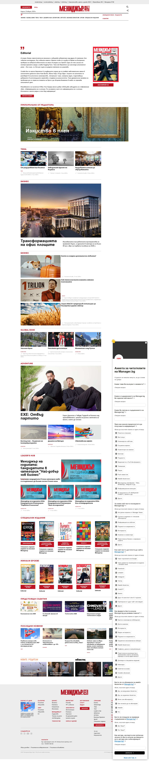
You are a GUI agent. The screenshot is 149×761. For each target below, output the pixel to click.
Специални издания (92, 17)
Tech (41, 17)
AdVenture (56, 17)
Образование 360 (98, 2)
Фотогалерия (70, 709)
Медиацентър (98, 735)
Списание (97, 700)
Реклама (68, 702)
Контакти (44, 739)
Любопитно (70, 707)
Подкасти (118, 15)
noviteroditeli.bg (48, 2)
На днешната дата (71, 716)
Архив (82, 17)
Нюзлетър (85, 708)
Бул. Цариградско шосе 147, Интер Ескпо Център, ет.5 (56, 741)
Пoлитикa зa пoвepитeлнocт (39, 747)
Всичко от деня (26, 700)
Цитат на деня (70, 718)
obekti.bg (57, 2)
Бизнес (23, 17)
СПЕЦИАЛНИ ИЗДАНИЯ (33, 518)
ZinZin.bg (64, 2)
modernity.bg (38, 2)
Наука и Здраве (71, 721)
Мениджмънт (56, 711)
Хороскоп (69, 714)
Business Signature (73, 17)
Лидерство (55, 714)
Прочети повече (27, 95)
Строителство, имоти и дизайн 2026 (79, 2)
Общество (41, 704)
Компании (55, 704)
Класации (68, 711)
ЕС (38, 714)
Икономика (55, 709)
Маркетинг (70, 700)
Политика (41, 702)
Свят (22, 649)
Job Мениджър (56, 718)
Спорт (82, 702)
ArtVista (63, 17)
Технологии (56, 721)
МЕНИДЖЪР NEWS (108, 15)
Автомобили (84, 700)
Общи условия (25, 747)
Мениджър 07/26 (109, 2)
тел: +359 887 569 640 (47, 743)
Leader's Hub (47, 17)
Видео (82, 704)
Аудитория (97, 733)
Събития (105, 18)
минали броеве (30, 561)
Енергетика (55, 706)
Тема (37, 17)
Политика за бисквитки (57, 747)
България (45, 647)
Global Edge (30, 17)
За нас (96, 731)
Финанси (54, 702)
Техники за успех (57, 716)
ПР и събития (70, 704)
